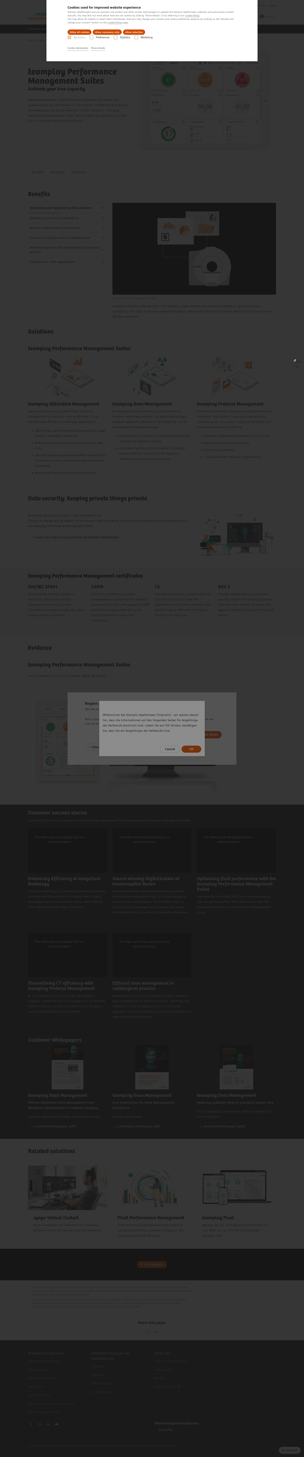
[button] (297, 363)
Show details (98, 48)
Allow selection (134, 32)
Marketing (147, 37)
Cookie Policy (192, 15)
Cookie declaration (78, 48)
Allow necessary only (107, 32)
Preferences (102, 37)
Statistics (125, 37)
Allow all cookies (79, 32)
